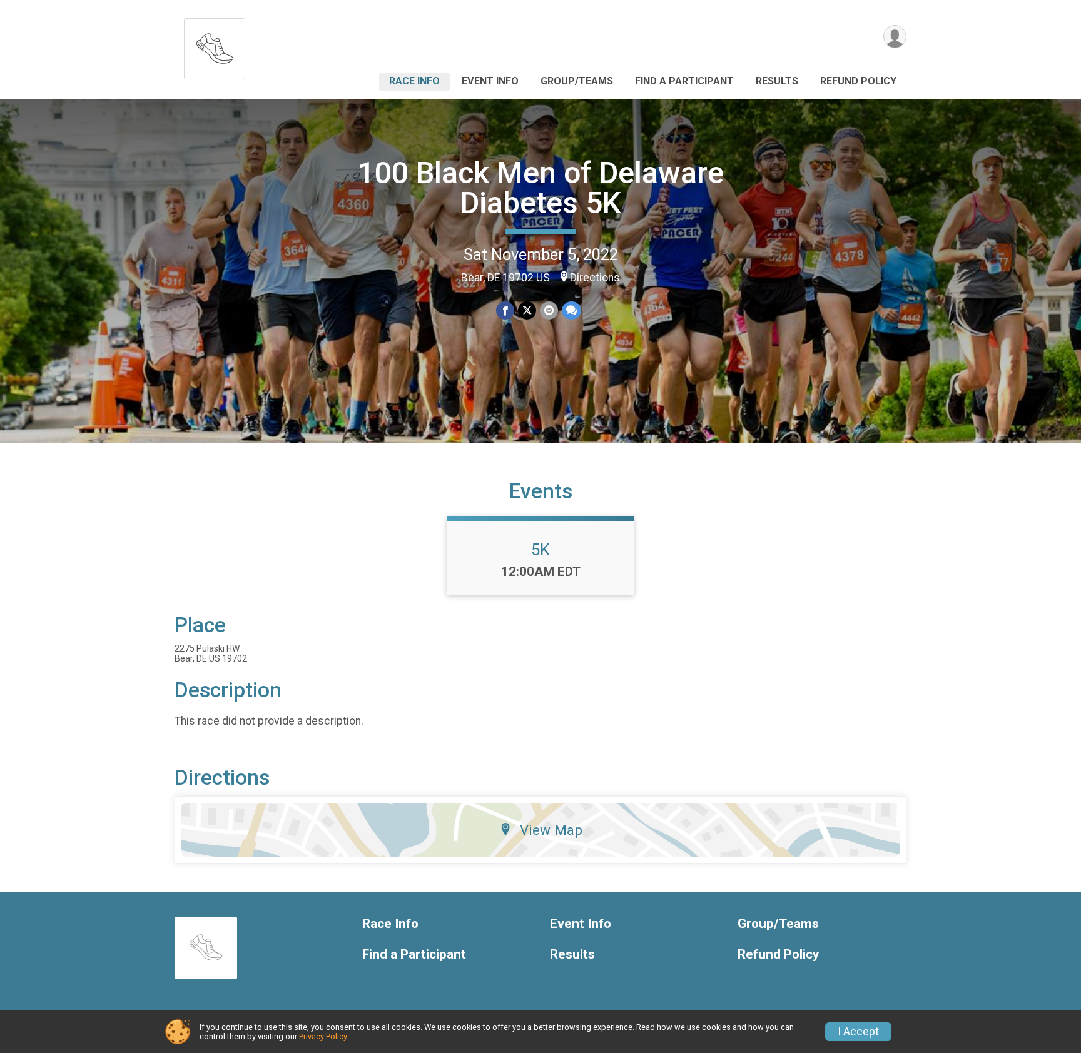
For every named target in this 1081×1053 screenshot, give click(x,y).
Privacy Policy (323, 1036)
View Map (551, 830)
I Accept (858, 1031)
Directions (595, 277)
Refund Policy (858, 81)
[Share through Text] (571, 310)
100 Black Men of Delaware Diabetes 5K (541, 188)
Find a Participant (684, 81)
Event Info (490, 81)
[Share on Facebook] (505, 310)
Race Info (414, 81)
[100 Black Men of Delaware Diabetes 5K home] (214, 45)
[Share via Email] (549, 310)
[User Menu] (894, 36)
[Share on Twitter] (527, 310)
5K (540, 549)
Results (777, 81)
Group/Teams (576, 81)
